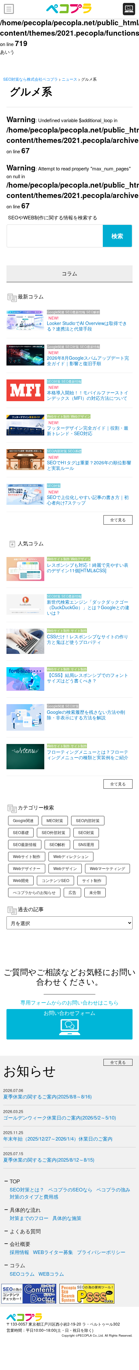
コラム (17, 1265)
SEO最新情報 (25, 844)
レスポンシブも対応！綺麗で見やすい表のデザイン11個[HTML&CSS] (87, 567)
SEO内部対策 (88, 820)
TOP (15, 1181)
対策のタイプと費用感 (34, 1196)
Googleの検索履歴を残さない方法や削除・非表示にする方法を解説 (86, 714)
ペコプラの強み (113, 1189)
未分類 (95, 892)
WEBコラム (51, 1273)
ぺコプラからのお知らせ (34, 892)
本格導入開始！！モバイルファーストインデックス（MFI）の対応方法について (87, 395)
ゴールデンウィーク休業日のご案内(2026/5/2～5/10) (59, 1117)
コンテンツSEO (55, 880)
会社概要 (20, 1244)
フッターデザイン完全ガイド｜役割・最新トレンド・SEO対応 (87, 430)
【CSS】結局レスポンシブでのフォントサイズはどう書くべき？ (87, 677)
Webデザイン (65, 868)
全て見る (118, 519)
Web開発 (21, 880)
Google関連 (23, 820)
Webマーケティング (107, 868)
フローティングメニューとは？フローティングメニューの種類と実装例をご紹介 (87, 754)
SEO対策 (86, 832)
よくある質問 (25, 1231)
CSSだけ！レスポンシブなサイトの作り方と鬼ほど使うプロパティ (87, 639)
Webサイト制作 (26, 856)
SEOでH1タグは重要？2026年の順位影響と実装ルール (89, 465)
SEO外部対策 (53, 832)
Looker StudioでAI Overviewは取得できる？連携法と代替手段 (87, 325)
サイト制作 (92, 880)
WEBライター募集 (53, 1251)
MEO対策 (55, 820)
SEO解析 (57, 844)
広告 (72, 892)
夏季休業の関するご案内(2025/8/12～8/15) (48, 1159)
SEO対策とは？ (27, 1189)
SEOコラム (22, 1273)
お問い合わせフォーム (69, 1012)
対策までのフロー (29, 1217)
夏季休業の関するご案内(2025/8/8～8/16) (47, 1096)
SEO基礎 (21, 832)
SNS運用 (86, 844)
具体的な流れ (25, 1210)
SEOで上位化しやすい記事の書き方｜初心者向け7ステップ (88, 499)
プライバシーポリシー (101, 1251)
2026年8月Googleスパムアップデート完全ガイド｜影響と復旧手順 (88, 360)
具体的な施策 (66, 1217)
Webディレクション (71, 856)
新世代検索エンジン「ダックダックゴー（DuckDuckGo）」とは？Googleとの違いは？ (88, 607)
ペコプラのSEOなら (70, 1189)
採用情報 (19, 1251)
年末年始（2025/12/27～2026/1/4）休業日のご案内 (57, 1138)
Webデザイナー (26, 868)
